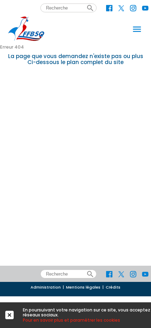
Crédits (113, 287)
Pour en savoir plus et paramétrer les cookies (71, 320)
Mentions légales (83, 287)
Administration (46, 287)
